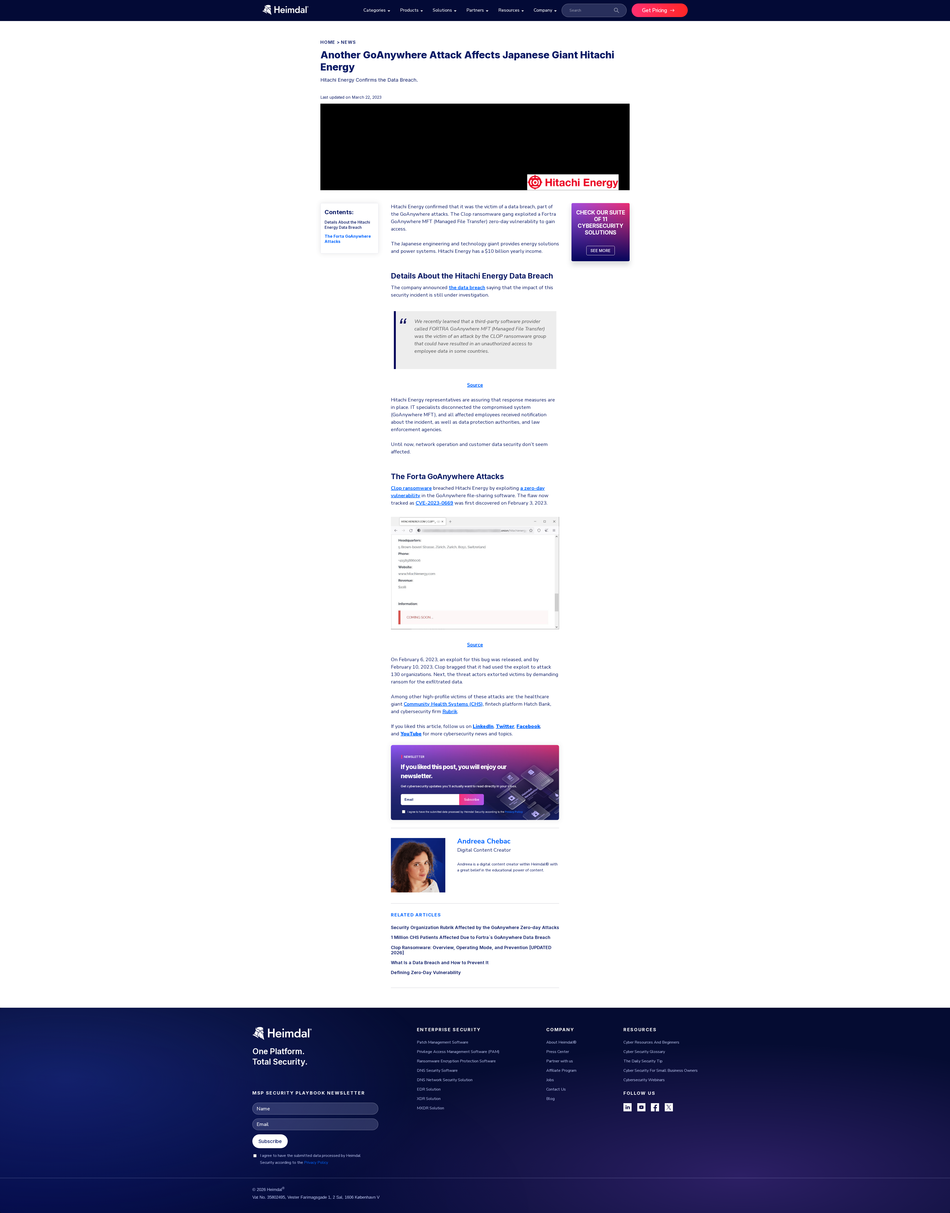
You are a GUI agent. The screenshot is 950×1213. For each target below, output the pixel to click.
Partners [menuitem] (475, 10)
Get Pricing (654, 10)
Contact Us (556, 1089)
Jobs (550, 1080)
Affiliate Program (561, 1070)
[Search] (616, 10)
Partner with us (559, 1061)
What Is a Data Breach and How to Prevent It (440, 962)
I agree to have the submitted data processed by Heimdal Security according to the (465, 811)
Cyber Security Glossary (644, 1051)
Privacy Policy (514, 811)
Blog (550, 1098)
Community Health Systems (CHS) (443, 704)
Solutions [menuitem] (442, 10)
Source (475, 385)
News (348, 42)
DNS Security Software (437, 1070)
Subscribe (270, 1141)
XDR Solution (429, 1098)
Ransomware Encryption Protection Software (456, 1061)
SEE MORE (601, 250)
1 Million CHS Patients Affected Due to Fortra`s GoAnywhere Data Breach (470, 937)
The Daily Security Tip (643, 1061)
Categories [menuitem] (374, 10)
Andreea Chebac (483, 841)
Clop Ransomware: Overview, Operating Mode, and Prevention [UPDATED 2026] (471, 950)
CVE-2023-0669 (434, 503)
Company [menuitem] (543, 10)
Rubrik (449, 711)
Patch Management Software (442, 1042)
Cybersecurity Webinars (644, 1080)
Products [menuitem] (409, 10)
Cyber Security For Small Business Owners (660, 1070)
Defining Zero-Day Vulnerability (426, 972)
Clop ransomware (411, 488)
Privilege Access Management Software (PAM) (458, 1051)
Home (327, 42)
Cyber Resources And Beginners (651, 1042)
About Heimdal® (561, 1042)
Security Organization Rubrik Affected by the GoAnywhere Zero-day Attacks (475, 927)
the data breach (467, 287)
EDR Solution (429, 1089)
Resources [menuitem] (509, 10)
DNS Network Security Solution (445, 1080)
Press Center (557, 1051)
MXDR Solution (430, 1108)
